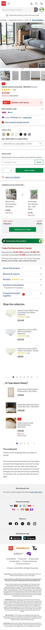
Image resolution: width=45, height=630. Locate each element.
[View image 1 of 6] (5, 75)
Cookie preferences (29, 561)
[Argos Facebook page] (16, 523)
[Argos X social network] (22, 523)
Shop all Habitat (37, 20)
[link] (22, 121)
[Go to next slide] (42, 46)
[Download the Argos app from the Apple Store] (15, 539)
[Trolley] (41, 3)
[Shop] (8, 3)
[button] (37, 26)
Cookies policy (14, 561)
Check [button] (39, 162)
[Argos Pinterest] (28, 523)
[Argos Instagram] (34, 523)
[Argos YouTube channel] (10, 523)
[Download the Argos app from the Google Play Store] (29, 539)
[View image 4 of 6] (35, 75)
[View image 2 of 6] (15, 75)
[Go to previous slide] (3, 46)
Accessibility (11, 559)
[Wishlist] (36, 3)
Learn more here (36, 492)
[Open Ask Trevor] (41, 9)
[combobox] (17, 9)
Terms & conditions (23, 564)
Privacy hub (22, 559)
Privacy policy (34, 559)
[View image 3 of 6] (25, 75)
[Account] (31, 3)
